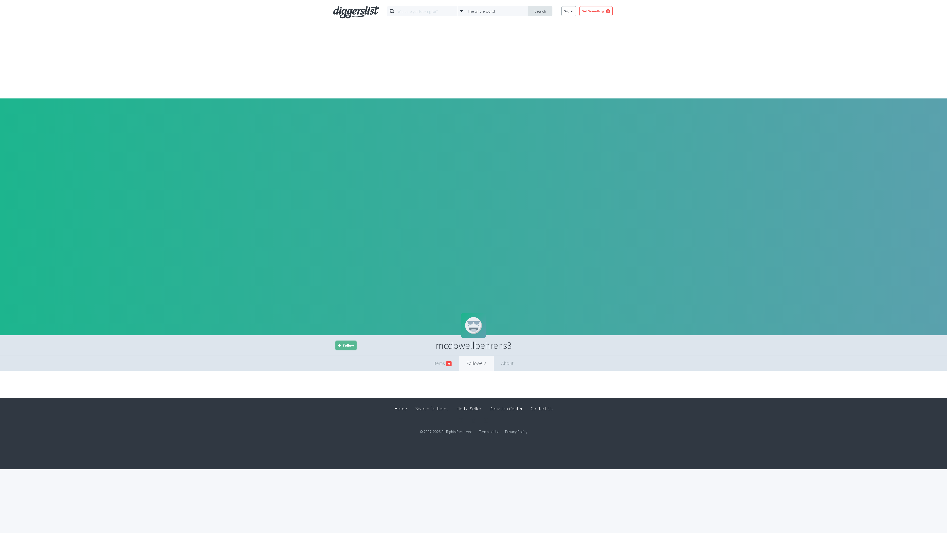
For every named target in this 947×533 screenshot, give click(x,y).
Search (540, 11)
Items (442, 363)
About (507, 363)
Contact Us (542, 408)
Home (400, 408)
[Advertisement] (473, 61)
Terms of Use (489, 431)
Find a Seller (468, 408)
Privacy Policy (516, 431)
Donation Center (506, 408)
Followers (476, 363)
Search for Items (431, 408)
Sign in (569, 11)
